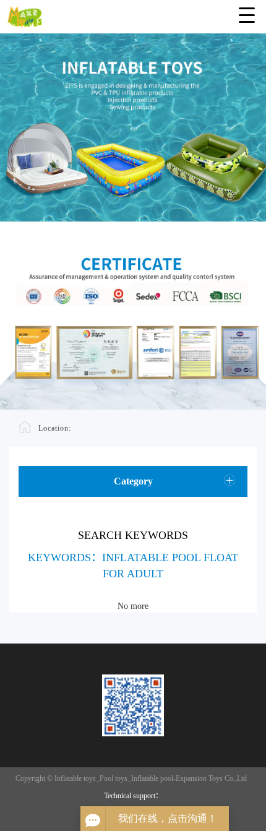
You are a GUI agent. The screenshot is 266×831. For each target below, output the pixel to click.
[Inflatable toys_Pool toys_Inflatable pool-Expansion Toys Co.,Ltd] (133, 14)
